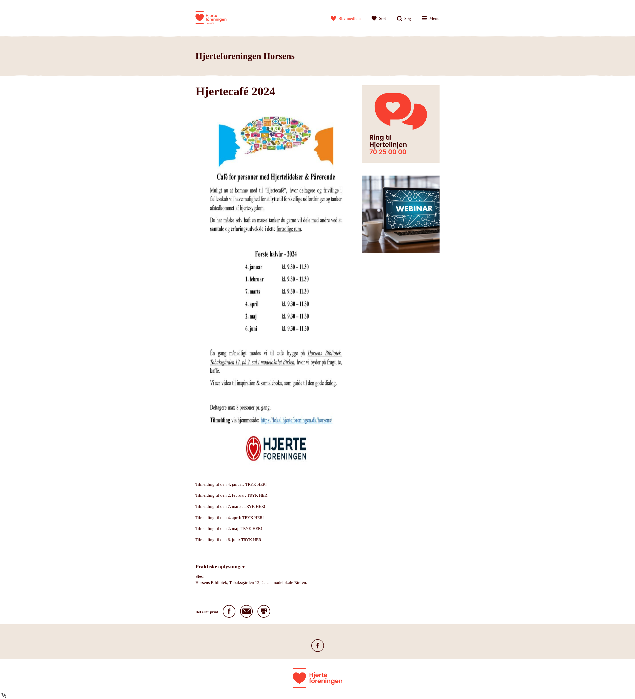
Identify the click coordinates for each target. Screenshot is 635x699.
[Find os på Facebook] (317, 645)
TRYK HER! (256, 484)
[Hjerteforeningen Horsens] (210, 17)
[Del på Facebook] (229, 611)
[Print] (263, 611)
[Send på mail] (246, 611)
